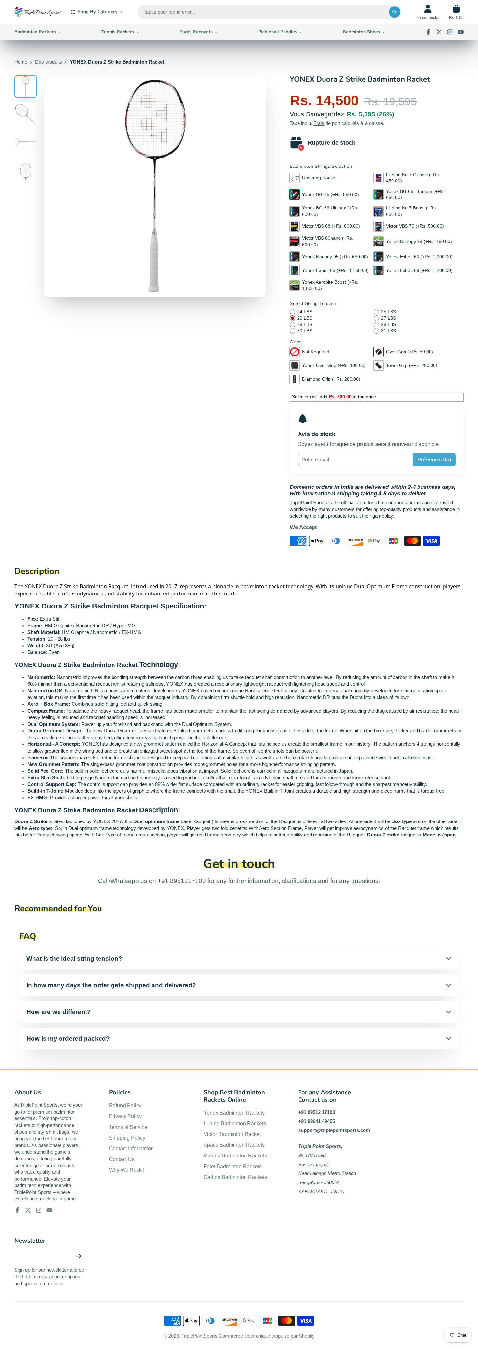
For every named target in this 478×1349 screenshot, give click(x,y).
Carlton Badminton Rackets (235, 1177)
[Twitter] (439, 32)
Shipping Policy (127, 1138)
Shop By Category (97, 11)
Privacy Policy (125, 1116)
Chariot (456, 12)
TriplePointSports (199, 1336)
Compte (428, 12)
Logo (37, 12)
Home (20, 62)
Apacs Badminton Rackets (234, 1145)
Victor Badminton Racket (232, 1134)
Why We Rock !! (127, 1170)
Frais (318, 123)
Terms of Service (128, 1127)
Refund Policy (125, 1105)
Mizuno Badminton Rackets (235, 1155)
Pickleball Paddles (277, 32)
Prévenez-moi (434, 459)
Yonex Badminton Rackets (234, 1112)
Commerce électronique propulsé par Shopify (267, 1336)
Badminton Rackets (35, 32)
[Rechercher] (394, 12)
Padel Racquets (196, 32)
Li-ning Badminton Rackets (235, 1123)
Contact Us (122, 1159)
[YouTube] (461, 32)
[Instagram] (450, 32)
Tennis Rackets (117, 32)
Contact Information (131, 1148)
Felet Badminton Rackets (233, 1166)
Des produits (48, 62)
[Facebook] (428, 32)
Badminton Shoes (361, 32)
